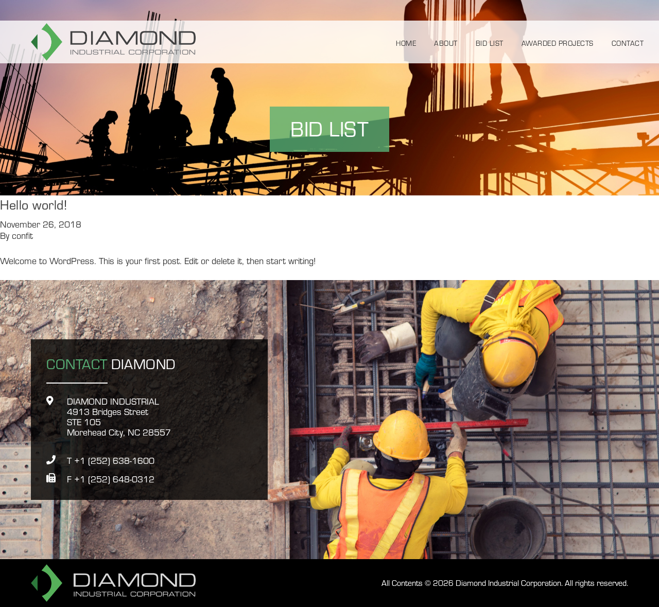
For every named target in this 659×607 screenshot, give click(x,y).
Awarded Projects (558, 42)
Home (406, 42)
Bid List (490, 42)
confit (22, 235)
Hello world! (33, 204)
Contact (628, 42)
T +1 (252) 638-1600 (110, 460)
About (446, 42)
